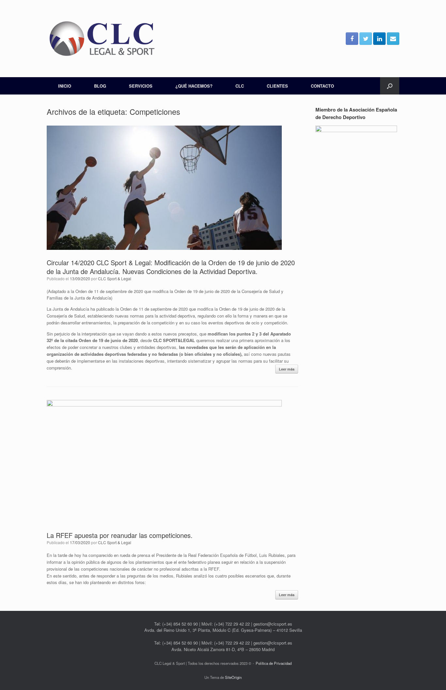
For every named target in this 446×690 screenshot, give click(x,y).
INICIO (64, 86)
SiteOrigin (233, 677)
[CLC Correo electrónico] (393, 38)
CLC (239, 86)
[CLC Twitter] (365, 38)
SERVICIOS (140, 86)
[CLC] (102, 38)
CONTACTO (322, 86)
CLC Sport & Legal (114, 278)
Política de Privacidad (274, 663)
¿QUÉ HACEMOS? (194, 86)
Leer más (287, 369)
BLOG (100, 86)
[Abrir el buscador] (389, 86)
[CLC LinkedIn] (379, 38)
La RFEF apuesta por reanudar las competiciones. (120, 535)
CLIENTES (277, 86)
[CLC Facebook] (352, 38)
